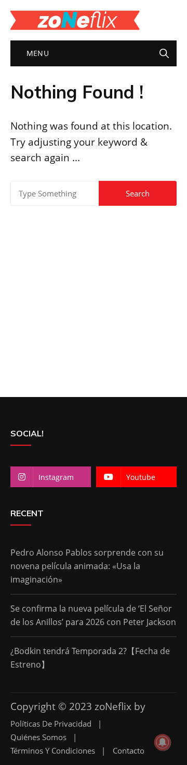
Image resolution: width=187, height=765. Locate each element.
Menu (36, 53)
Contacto (128, 751)
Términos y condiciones (52, 751)
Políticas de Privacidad (50, 724)
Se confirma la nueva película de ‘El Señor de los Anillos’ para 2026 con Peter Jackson (93, 615)
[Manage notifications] (162, 742)
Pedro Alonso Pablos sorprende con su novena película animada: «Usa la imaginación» (87, 566)
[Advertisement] (93, 296)
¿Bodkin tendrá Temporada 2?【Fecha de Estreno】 (90, 657)
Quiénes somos (38, 737)
